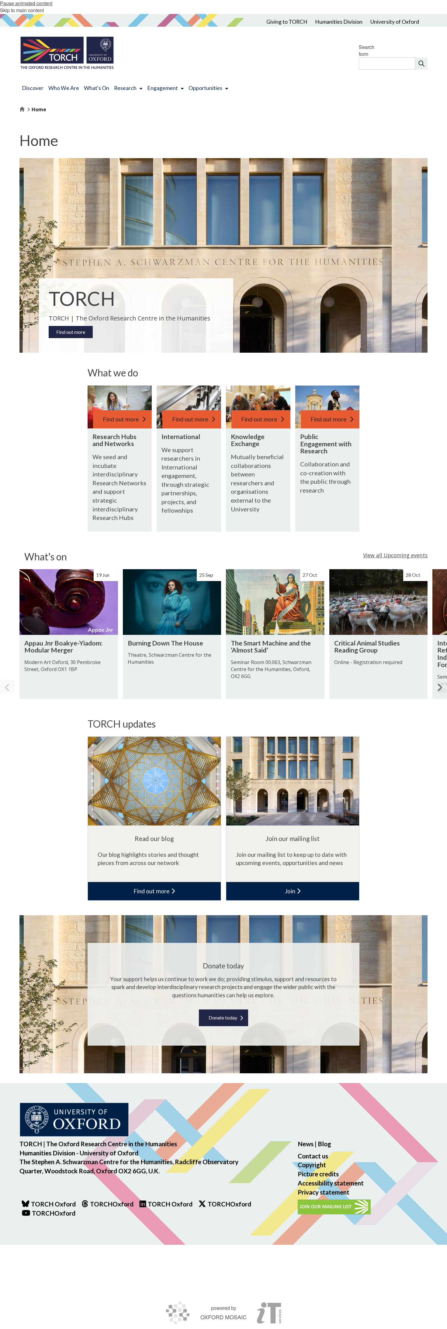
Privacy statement (323, 1192)
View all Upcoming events (395, 555)
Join (290, 891)
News (306, 1143)
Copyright (312, 1164)
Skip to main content (22, 10)
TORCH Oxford (170, 1204)
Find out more (70, 332)
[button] (439, 687)
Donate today (223, 1017)
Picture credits (318, 1174)
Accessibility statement (331, 1183)
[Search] (421, 63)
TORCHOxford (229, 1204)
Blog (324, 1143)
